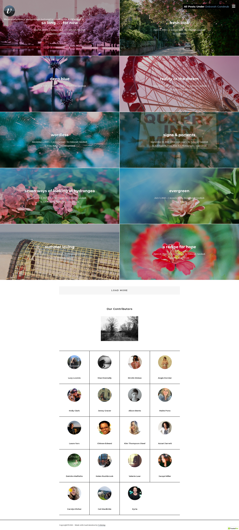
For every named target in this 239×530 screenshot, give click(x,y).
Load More (119, 290)
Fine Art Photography (183, 89)
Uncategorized (67, 145)
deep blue (60, 79)
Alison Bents (135, 410)
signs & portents (179, 135)
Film (63, 33)
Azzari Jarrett (165, 443)
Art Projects (160, 145)
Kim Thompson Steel (134, 443)
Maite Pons (165, 410)
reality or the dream (179, 79)
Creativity (181, 33)
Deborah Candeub (77, 29)
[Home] (9, 11)
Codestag (101, 525)
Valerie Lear (135, 476)
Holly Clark (74, 410)
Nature (56, 145)
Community (54, 33)
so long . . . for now (59, 23)
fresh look (179, 23)
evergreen (179, 191)
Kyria (134, 509)
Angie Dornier (165, 378)
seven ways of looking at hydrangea (60, 191)
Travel (70, 33)
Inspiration (201, 145)
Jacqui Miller (165, 476)
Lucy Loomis (74, 378)
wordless (60, 135)
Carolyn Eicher (74, 509)
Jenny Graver (104, 410)
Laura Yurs (74, 443)
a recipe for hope (179, 247)
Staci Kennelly (105, 378)
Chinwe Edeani (104, 443)
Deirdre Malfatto (74, 476)
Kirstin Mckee (135, 378)
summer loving (60, 247)
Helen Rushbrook (104, 476)
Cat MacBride (104, 509)
